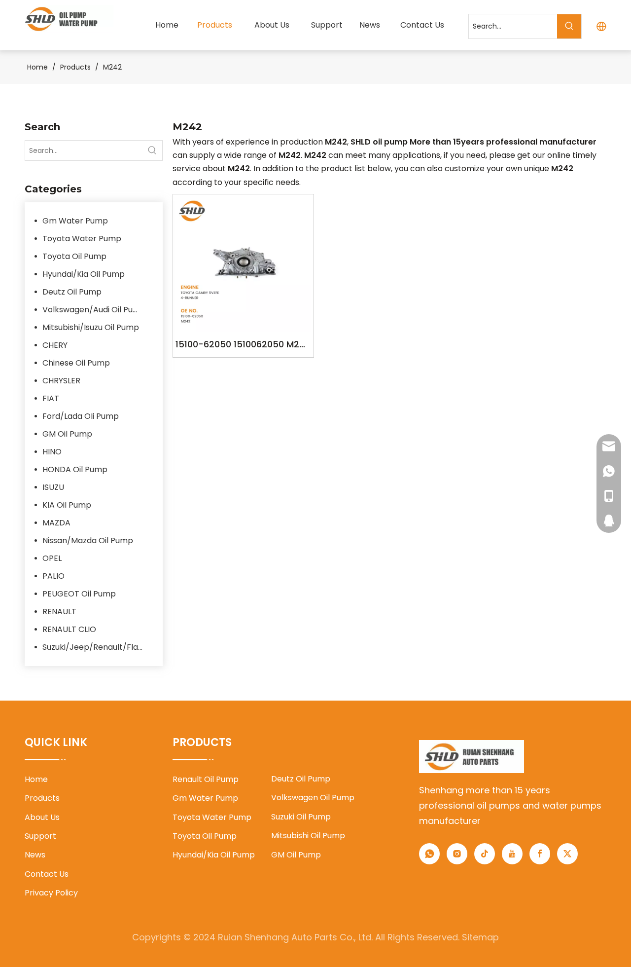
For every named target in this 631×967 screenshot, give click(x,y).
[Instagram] (457, 853)
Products (42, 798)
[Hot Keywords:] (569, 26)
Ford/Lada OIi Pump (80, 416)
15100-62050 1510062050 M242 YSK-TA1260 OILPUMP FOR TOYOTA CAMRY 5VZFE (243, 345)
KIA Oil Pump (66, 505)
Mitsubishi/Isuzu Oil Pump (90, 327)
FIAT (50, 398)
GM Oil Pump (67, 434)
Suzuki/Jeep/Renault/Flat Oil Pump (97, 647)
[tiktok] (484, 853)
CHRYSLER (61, 380)
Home (36, 779)
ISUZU (53, 487)
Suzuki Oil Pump (301, 816)
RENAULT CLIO (69, 629)
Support (40, 836)
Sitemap (480, 937)
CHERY (55, 345)
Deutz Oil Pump (72, 292)
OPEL (52, 558)
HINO (52, 451)
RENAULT (59, 611)
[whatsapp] (429, 853)
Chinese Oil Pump (76, 363)
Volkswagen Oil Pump (312, 797)
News (35, 854)
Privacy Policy (51, 892)
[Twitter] (567, 853)
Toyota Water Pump (81, 238)
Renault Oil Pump (206, 779)
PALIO (53, 576)
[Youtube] (512, 853)
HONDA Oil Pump (74, 469)
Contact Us (47, 874)
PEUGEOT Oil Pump (79, 593)
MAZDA (56, 522)
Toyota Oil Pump (74, 256)
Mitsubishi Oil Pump (308, 835)
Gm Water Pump (75, 220)
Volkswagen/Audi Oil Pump (94, 309)
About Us (42, 817)
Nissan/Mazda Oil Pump (87, 540)
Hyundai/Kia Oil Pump (83, 274)
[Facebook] (539, 853)
